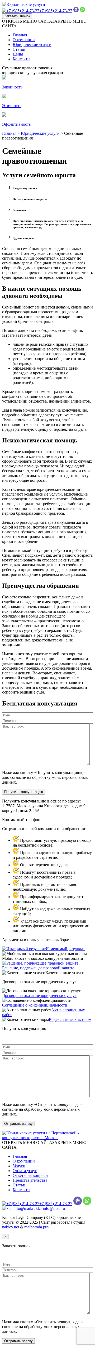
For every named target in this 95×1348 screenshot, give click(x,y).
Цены (18, 54)
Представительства (30, 1180)
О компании (24, 39)
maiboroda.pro (36, 1227)
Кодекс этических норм (70, 1019)
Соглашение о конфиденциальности (34, 1005)
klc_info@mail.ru (50, 1208)
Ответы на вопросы (30, 1175)
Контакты (21, 59)
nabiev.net (10, 1227)
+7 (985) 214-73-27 (55, 11)
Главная (20, 35)
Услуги (19, 1166)
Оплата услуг (25, 1170)
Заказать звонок (17, 16)
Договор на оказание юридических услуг (39, 995)
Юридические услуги (32, 44)
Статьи (19, 49)
